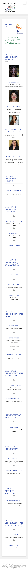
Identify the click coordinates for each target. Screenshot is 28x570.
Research (18, 560)
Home (8, 560)
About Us (13, 560)
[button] (24, 2)
